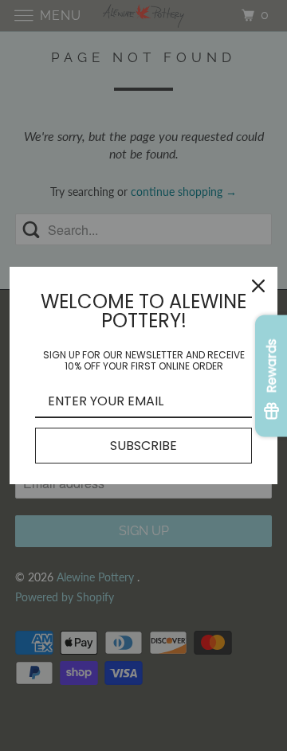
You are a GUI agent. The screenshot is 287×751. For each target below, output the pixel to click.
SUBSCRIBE (143, 445)
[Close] (258, 286)
